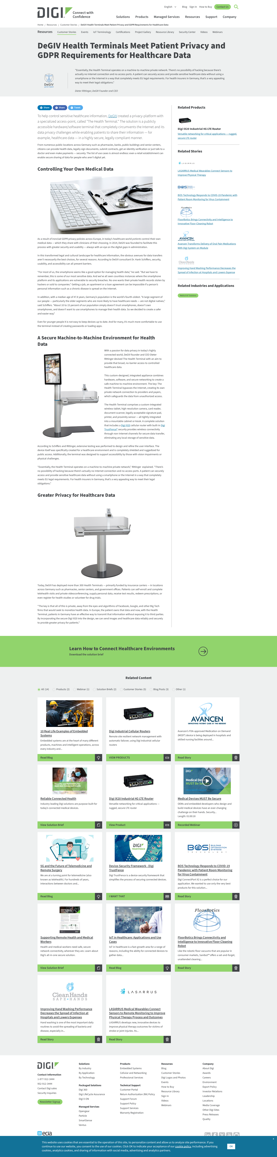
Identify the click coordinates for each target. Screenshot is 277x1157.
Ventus (82, 1125)
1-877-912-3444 (46, 1079)
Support (211, 17)
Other (181, 689)
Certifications (123, 32)
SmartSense (85, 1120)
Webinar (83, 689)
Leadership (209, 1096)
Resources (192, 17)
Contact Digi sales (47, 1088)
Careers (207, 1077)
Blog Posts (161, 689)
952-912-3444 (45, 1084)
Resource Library (165, 32)
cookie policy (183, 1146)
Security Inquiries (47, 1093)
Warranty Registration (132, 1113)
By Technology (87, 1077)
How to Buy (205, 7)
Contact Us (223, 7)
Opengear (84, 1111)
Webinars (218, 32)
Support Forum (128, 1099)
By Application (86, 1073)
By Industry (85, 1068)
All (45, 689)
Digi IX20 (125, 425)
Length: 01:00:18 (205, 811)
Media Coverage (211, 1105)
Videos (204, 32)
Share (46, 107)
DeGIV (112, 116)
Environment (210, 1082)
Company (229, 17)
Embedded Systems (131, 1068)
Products (141, 17)
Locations (208, 1100)
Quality (206, 1119)
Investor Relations (212, 1091)
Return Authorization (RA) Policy (137, 1094)
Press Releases (211, 1114)
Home (40, 24)
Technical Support (130, 1085)
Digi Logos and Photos (173, 1077)
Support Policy (128, 1103)
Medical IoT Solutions (188, 295)
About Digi (208, 1068)
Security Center (187, 32)
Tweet (77, 107)
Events (84, 32)
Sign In (193, 7)
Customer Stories (68, 24)
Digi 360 (83, 1090)
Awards (207, 1073)
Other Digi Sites (211, 1110)
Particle (83, 1116)
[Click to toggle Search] (236, 6)
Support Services (129, 1108)
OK (231, 1146)
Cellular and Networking (133, 1073)
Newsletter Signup (50, 1102)
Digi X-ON (84, 1099)
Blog (184, 7)
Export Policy (210, 1087)
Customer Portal (129, 1090)
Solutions (123, 17)
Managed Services (167, 17)
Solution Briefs (106, 689)
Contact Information (49, 1074)
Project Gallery (143, 32)
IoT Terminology (102, 32)
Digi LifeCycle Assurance (92, 1094)
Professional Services (131, 1077)
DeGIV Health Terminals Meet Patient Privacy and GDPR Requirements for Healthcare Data (124, 24)
